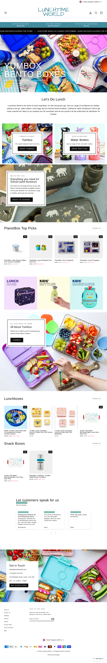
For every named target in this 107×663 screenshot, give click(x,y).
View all (97, 228)
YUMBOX (17, 340)
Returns (6, 618)
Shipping (6, 615)
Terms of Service (8, 627)
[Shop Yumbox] (27, 143)
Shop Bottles (80, 148)
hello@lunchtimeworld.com (17, 569)
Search (6, 621)
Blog (5, 630)
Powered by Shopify (54, 655)
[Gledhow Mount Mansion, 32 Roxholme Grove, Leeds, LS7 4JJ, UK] (53, 576)
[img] (54, 503)
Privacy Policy (8, 624)
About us (6, 609)
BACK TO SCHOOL (22, 199)
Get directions (19, 585)
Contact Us (7, 612)
